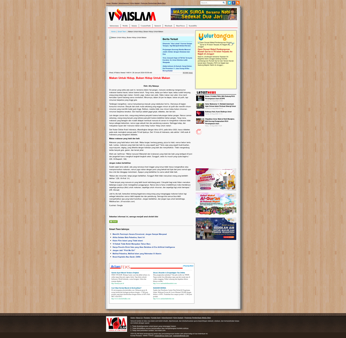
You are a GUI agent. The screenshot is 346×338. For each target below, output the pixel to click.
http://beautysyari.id (117, 283)
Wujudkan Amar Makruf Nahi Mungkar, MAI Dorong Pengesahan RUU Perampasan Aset (220, 121)
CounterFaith (146, 26)
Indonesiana (114, 26)
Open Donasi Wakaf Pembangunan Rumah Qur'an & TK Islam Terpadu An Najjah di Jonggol (215, 51)
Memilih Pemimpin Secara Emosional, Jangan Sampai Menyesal (140, 234)
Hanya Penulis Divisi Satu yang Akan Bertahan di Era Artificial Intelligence (144, 247)
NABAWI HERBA (159, 288)
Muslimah (168, 26)
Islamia (134, 26)
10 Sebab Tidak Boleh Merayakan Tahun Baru (131, 243)
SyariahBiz (193, 26)
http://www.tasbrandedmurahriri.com (165, 283)
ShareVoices (180, 26)
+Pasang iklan (188, 266)
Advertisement (124, 3)
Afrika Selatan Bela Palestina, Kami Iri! (129, 237)
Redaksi (114, 3)
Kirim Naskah (135, 3)
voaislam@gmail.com (181, 336)
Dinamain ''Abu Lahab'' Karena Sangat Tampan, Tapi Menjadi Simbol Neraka (177, 44)
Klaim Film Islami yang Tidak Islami (128, 240)
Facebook (234, 3)
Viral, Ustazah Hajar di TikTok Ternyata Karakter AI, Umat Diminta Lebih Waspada (177, 60)
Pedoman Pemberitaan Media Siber (153, 3)
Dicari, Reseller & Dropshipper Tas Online (169, 272)
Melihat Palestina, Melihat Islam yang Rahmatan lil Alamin (137, 253)
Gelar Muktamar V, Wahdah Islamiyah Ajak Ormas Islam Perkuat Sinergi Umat (220, 105)
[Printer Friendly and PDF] (113, 221)
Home (108, 3)
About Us (139, 318)
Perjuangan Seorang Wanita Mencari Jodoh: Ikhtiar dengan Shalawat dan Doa (177, 51)
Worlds (125, 26)
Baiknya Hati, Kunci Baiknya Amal (218, 111)
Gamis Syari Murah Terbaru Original (125, 272)
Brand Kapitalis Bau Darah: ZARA (126, 256)
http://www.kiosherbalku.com (120, 299)
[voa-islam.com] (132, 15)
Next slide (232, 44)
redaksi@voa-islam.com (163, 336)
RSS (238, 3)
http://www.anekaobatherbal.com (163, 299)
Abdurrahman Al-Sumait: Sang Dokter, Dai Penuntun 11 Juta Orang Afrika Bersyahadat (177, 68)
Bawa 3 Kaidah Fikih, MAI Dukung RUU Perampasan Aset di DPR (220, 97)
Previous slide (229, 44)
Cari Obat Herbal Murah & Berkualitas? (126, 288)
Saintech (157, 26)
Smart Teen (122, 31)
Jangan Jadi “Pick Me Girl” (124, 250)
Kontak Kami (156, 318)
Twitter (229, 3)
